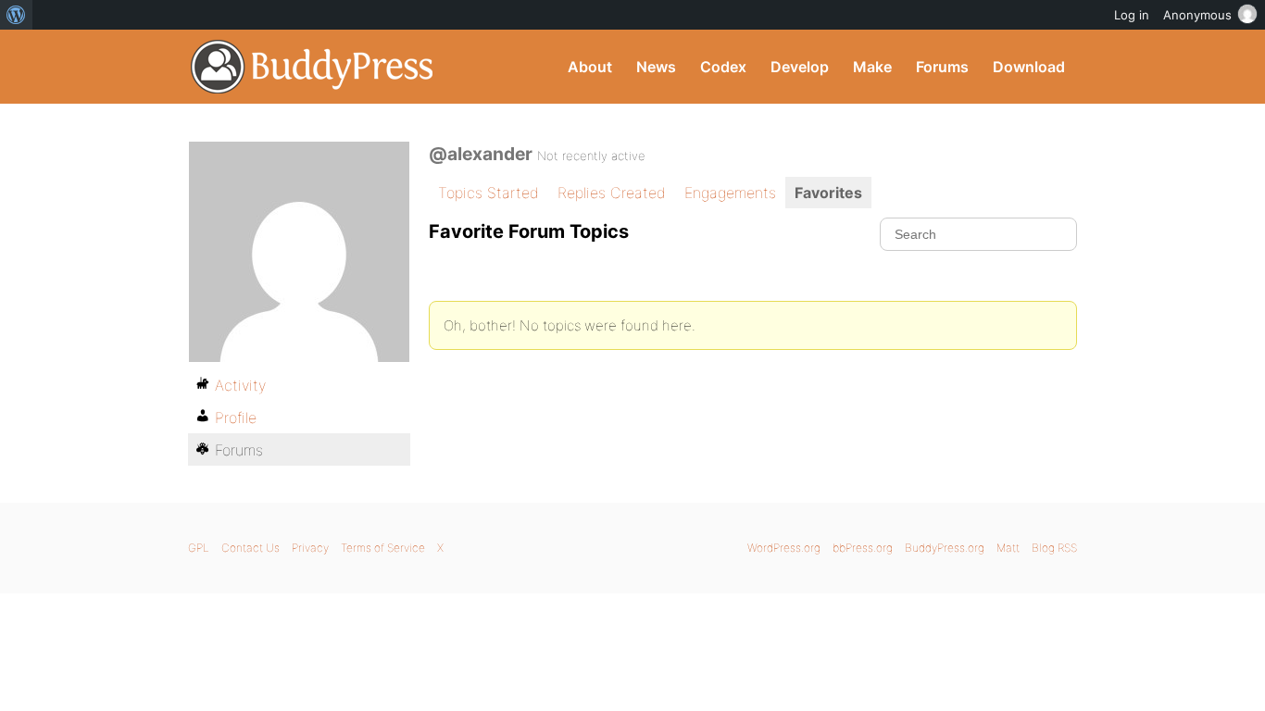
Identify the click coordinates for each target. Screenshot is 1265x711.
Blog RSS (1054, 548)
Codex (723, 66)
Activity (240, 385)
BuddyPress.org (312, 67)
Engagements (730, 192)
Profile (236, 417)
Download (1029, 66)
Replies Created (611, 192)
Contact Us (250, 548)
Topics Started (488, 192)
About (590, 66)
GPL (198, 548)
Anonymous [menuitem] (1197, 14)
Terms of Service (383, 548)
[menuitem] (16, 15)
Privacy (310, 548)
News (656, 66)
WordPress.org (783, 548)
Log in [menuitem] (1131, 14)
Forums (942, 66)
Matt (1008, 548)
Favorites (828, 192)
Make (872, 66)
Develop (799, 66)
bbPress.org (863, 548)
